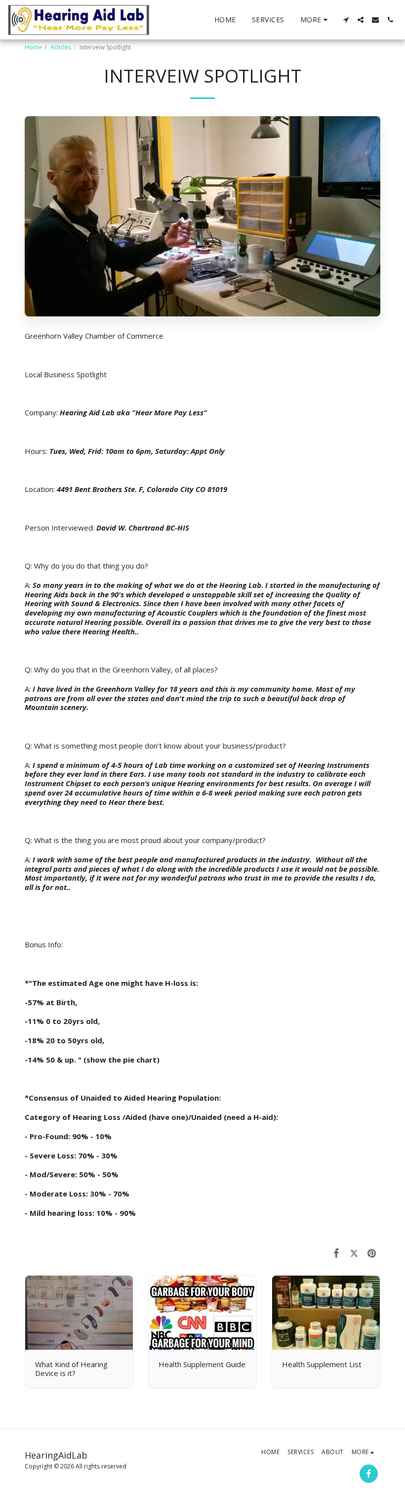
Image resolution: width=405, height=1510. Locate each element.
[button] (346, 19)
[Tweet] (354, 1252)
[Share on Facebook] (337, 1252)
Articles (60, 47)
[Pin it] (372, 1252)
